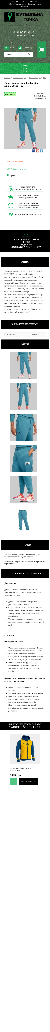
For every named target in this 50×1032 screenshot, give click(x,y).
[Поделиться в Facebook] (33, 150)
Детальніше (27, 781)
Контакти (25, 7)
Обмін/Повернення (17, 4)
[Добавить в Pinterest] (37, 150)
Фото (26, 242)
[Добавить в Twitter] (41, 150)
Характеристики (26, 239)
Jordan (35, 335)
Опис (26, 237)
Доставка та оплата (29, 1)
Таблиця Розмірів (18, 169)
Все (26, 234)
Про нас (15, 1)
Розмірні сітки (34, 4)
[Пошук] (29, 54)
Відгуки (26, 244)
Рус (11, 42)
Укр (7, 42)
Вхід (12, 48)
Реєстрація (28, 48)
